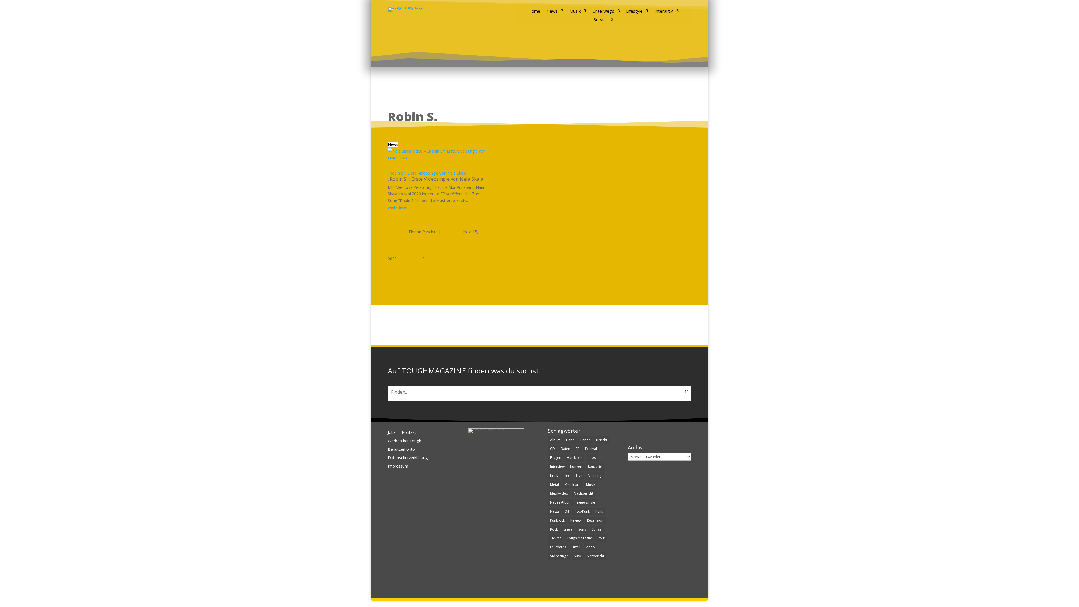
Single (568, 529)
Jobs (392, 433)
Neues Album (561, 502)
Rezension (595, 520)
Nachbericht (583, 493)
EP (577, 448)
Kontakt (409, 433)
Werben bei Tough (404, 441)
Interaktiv (663, 11)
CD (552, 448)
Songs (596, 529)
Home (534, 11)
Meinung (594, 475)
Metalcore (573, 484)
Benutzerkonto (401, 449)
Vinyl (578, 556)
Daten (565, 448)
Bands (585, 440)
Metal (554, 484)
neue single (586, 502)
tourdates (558, 547)
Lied (567, 475)
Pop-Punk (582, 511)
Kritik (554, 475)
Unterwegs (603, 11)
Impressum (398, 466)
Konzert (576, 466)
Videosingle (559, 556)
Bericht (601, 440)
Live (579, 475)
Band (570, 440)
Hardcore (574, 457)
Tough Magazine (580, 538)
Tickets (555, 538)
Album (555, 440)
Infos (592, 457)
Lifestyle (634, 11)
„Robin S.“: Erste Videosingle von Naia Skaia (427, 173)
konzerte (595, 466)
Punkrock (557, 520)
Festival (591, 448)
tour (602, 538)
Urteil (576, 547)
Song (582, 529)
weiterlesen (398, 207)
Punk (599, 511)
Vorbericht (595, 556)
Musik (575, 11)
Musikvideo (559, 493)
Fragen (555, 457)
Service (601, 19)
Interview (557, 466)
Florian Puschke (423, 231)
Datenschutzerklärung (408, 458)
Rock (554, 529)
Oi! (567, 511)
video (590, 547)
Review (575, 520)
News (552, 11)
